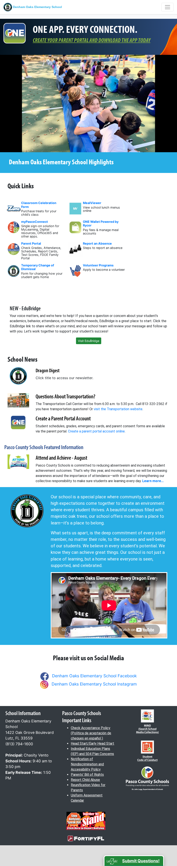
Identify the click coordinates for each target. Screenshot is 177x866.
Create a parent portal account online (96, 431)
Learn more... (153, 481)
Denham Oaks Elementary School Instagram (94, 684)
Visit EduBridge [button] (88, 341)
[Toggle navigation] (167, 7)
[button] (134, 860)
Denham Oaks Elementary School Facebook (94, 675)
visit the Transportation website (118, 409)
